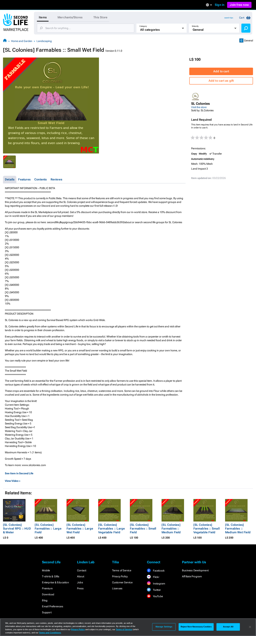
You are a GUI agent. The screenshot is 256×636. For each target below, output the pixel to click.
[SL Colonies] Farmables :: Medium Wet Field (238, 528)
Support (46, 612)
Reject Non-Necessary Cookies (196, 627)
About (80, 576)
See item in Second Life (19, 473)
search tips (228, 18)
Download (48, 594)
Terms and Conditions (50, 633)
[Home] (5, 41)
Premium (47, 588)
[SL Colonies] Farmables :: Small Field (143, 528)
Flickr (155, 576)
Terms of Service (121, 570)
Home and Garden (21, 41)
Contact (81, 570)
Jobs (80, 582)
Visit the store (199, 107)
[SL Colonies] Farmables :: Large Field (48, 528)
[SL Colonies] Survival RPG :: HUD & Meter (17, 528)
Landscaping (44, 41)
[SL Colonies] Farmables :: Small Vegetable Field (206, 528)
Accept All (228, 627)
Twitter (156, 589)
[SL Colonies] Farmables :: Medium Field (171, 528)
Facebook (158, 570)
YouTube (157, 596)
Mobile (46, 570)
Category (143, 26)
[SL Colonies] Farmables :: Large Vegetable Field (111, 528)
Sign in (219, 5)
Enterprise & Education (55, 582)
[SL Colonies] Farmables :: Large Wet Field (80, 528)
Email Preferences (52, 606)
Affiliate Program (192, 576)
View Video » (12, 480)
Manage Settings (164, 627)
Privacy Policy (120, 576)
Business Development (195, 570)
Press (80, 588)
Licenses (117, 588)
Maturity (195, 26)
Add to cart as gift (221, 80)
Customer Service (122, 582)
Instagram (158, 583)
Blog (44, 600)
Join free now (239, 5)
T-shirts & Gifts (50, 576)
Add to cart (221, 71)
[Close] (250, 627)
